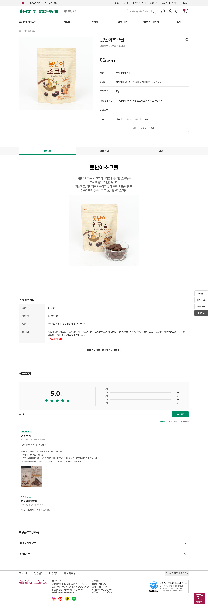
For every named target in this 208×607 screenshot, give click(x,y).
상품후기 (104, 150)
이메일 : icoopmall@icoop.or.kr (64, 592)
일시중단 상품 (29, 31)
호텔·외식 (123, 21)
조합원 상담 (201, 306)
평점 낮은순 (185, 421)
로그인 (164, 2)
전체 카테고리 (29, 21)
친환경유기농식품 (48, 11)
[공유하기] (186, 39)
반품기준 (25, 554)
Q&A (161, 150)
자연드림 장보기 (51, 2)
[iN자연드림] (23, 3)
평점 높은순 (173, 421)
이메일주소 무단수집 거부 (102, 589)
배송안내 (201, 293)
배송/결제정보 (28, 543)
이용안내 (175, 2)
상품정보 (47, 150)
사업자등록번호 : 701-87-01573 (77, 584)
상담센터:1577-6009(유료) (102, 592)
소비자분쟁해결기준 (100, 586)
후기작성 (180, 414)
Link (185, 2)
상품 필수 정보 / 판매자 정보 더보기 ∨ (104, 349)
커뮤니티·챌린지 (151, 21)
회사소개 (23, 573)
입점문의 (38, 573)
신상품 (95, 21)
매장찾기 (53, 573)
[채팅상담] (199, 598)
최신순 (162, 421)
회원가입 (153, 2)
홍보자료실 (69, 573)
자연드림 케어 (34, 2)
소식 (179, 21)
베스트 (67, 21)
